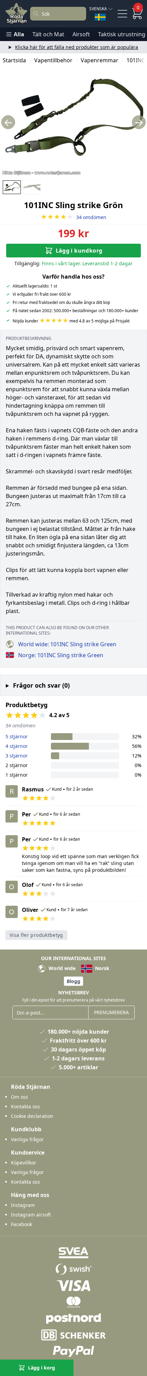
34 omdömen (73, 217)
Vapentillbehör (53, 60)
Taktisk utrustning (121, 34)
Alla (19, 34)
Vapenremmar (99, 60)
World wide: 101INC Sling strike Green (67, 644)
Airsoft (81, 34)
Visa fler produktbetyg (36, 935)
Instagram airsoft (31, 1214)
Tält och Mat (48, 34)
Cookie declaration (32, 1116)
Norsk (101, 968)
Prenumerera (111, 1012)
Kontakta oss (25, 1106)
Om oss (19, 1097)
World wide (61, 968)
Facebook (21, 1224)
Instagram (23, 1205)
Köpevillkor (23, 1162)
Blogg (73, 981)
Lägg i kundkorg (79, 250)
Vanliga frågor (27, 1139)
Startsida (14, 60)
